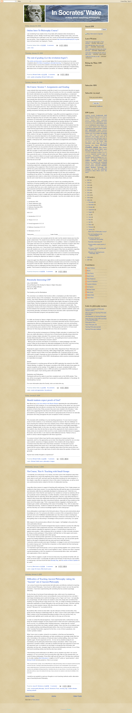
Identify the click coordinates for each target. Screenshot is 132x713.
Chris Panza (90, 273)
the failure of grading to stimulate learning (49, 63)
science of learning (91, 159)
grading (86, 135)
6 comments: (54, 686)
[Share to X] (63, 45)
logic (66, 688)
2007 (88, 260)
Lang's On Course (35, 569)
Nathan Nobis (90, 295)
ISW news (99, 138)
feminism (104, 130)
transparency (88, 170)
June (90, 217)
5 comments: (50, 271)
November (91, 204)
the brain (94, 169)
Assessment (88, 122)
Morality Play (54, 560)
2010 (88, 197)
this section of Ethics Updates (69, 560)
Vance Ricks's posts (98, 170)
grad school (93, 133)
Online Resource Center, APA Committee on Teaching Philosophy (95, 319)
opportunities (88, 152)
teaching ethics (89, 164)
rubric (106, 157)
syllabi (91, 162)
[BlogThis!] (62, 45)
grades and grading (36, 77)
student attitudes (72, 688)
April (90, 222)
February (91, 227)
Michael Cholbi (31, 660)
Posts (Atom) (35, 699)
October (91, 207)
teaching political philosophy (93, 165)
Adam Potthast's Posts (91, 117)
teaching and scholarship (100, 162)
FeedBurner (100, 106)
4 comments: (50, 45)
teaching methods (31, 690)
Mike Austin (90, 292)
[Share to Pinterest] (67, 45)
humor (91, 138)
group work (93, 135)
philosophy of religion (49, 461)
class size (87, 125)
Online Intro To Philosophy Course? (42, 30)
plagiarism (93, 154)
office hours (104, 150)
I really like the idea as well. (92, 56)
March (90, 224)
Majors (97, 145)
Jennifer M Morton (92, 284)
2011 (88, 195)
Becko (88, 270)
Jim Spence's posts (90, 141)
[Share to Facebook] (65, 45)
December (91, 202)
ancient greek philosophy (37, 688)
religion (102, 157)
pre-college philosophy (100, 155)
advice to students (102, 117)
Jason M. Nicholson (92, 281)
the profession (48, 390)
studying (87, 162)
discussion (104, 126)
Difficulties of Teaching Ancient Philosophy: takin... (96, 252)
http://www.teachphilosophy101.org (67, 39)
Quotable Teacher (89, 157)
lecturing (62, 688)
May (90, 219)
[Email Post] (57, 45)
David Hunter (90, 276)
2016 (88, 182)
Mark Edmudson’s (44, 658)
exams (99, 130)
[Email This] (60, 45)
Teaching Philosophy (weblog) (93, 329)
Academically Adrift (101, 115)
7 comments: (51, 459)
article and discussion (36, 61)
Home (54, 696)
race (96, 157)
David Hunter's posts (94, 126)
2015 (88, 185)
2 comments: (52, 74)
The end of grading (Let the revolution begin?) (47, 57)
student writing (102, 160)
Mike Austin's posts (46, 569)
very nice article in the (47, 403)
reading (99, 157)
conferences (93, 125)
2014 (88, 187)
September (92, 209)
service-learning (103, 158)
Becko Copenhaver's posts (99, 122)
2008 (88, 257)
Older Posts (77, 696)
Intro (32, 47)
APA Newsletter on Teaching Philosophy (95, 316)
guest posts (100, 135)
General (87, 133)
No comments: (51, 387)
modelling (91, 149)
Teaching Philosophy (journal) (93, 327)
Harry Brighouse (91, 279)
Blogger (69, 709)
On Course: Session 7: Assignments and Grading (48, 86)
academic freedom (90, 115)
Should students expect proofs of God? (44, 400)
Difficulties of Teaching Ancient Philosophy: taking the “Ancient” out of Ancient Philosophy (51, 580)
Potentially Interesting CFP (39, 279)
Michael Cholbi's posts (47, 77)
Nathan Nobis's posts (101, 149)
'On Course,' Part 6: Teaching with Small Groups (48, 471)
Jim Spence (90, 287)
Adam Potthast (91, 268)
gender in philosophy (101, 131)
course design (100, 125)
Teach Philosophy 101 (91, 324)
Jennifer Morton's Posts (100, 140)
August (91, 212)
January (91, 229)
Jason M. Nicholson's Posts (52, 688)
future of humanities (90, 131)
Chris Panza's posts (101, 123)
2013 (88, 190)
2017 (88, 180)
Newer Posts (29, 696)
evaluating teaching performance (93, 128)
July (90, 214)
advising (87, 118)
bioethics (87, 123)
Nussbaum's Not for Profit (92, 150)
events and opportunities (37, 390)
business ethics (92, 123)
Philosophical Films (90, 322)
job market (100, 141)
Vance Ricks (90, 297)
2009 (88, 200)
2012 (88, 192)
